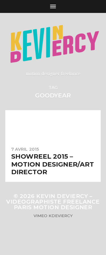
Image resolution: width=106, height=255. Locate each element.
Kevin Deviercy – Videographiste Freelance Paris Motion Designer (53, 202)
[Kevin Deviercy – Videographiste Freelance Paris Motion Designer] (53, 44)
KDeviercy (61, 215)
